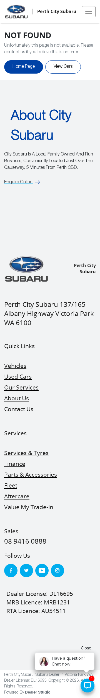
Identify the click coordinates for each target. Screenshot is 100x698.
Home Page (23, 67)
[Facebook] (11, 570)
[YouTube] (42, 570)
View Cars (63, 67)
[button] (89, 11)
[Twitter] (26, 570)
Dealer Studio (38, 692)
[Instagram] (57, 570)
